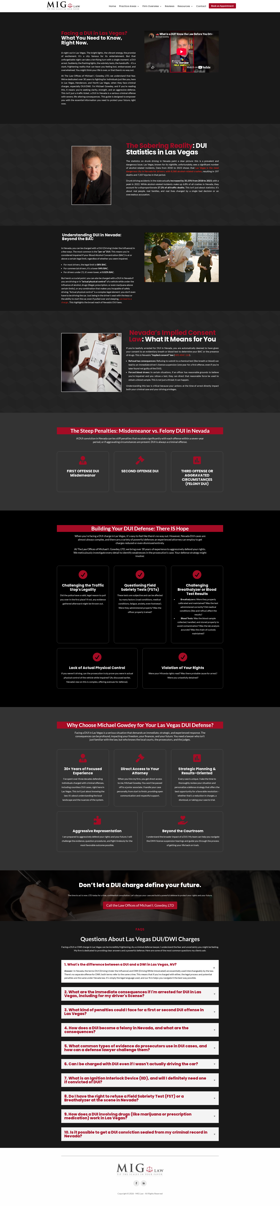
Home (112, 6)
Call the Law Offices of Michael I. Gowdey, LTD (140, 905)
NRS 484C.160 (182, 355)
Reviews (169, 6)
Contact (201, 6)
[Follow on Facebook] (136, 1183)
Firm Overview (150, 6)
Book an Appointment (222, 5)
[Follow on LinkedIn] (144, 1183)
